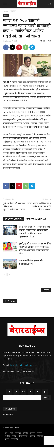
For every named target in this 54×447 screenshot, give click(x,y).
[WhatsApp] (26, 47)
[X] (12, 47)
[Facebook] (6, 47)
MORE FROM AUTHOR (36, 219)
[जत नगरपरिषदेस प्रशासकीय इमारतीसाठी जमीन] (10, 264)
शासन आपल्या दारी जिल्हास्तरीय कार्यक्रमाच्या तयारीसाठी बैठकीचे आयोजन (39, 206)
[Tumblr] (45, 392)
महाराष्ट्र (13, 11)
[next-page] (9, 274)
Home (5, 11)
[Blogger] (30, 392)
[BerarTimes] (27, 3)
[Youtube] (23, 392)
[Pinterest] (19, 47)
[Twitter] (16, 392)
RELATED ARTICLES (14, 219)
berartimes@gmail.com (21, 365)
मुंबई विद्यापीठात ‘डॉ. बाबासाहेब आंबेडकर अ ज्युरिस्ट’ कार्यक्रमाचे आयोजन (14, 206)
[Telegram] (32, 47)
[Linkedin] (37, 392)
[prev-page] (4, 274)
